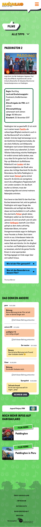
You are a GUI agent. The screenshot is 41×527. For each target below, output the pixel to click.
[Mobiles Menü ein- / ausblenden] (37, 4)
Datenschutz (21, 506)
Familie (23, 129)
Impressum (21, 501)
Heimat (18, 176)
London (20, 164)
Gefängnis (14, 223)
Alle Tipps (18, 34)
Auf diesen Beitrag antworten (24, 320)
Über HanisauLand (21, 495)
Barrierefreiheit (21, 511)
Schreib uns (20, 394)
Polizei (19, 214)
